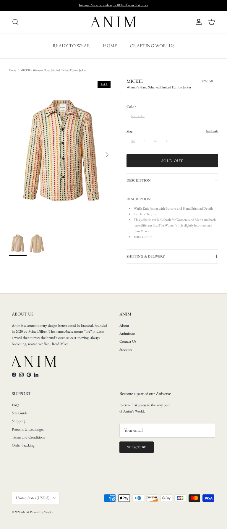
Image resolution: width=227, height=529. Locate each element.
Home (12, 70)
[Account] (197, 21)
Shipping (18, 420)
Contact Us (127, 341)
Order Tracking (23, 445)
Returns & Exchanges (28, 429)
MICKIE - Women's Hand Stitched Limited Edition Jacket (53, 70)
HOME (110, 46)
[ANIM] (113, 22)
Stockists (125, 349)
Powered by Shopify (41, 512)
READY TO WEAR (71, 46)
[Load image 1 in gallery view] (61, 151)
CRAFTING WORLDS (152, 46)
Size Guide (19, 412)
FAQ (15, 404)
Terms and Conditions (28, 437)
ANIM (25, 512)
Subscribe (136, 447)
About (124, 325)
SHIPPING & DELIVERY (146, 256)
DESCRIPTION (139, 180)
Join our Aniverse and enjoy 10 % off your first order (113, 5)
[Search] (15, 21)
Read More (60, 343)
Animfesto (127, 333)
